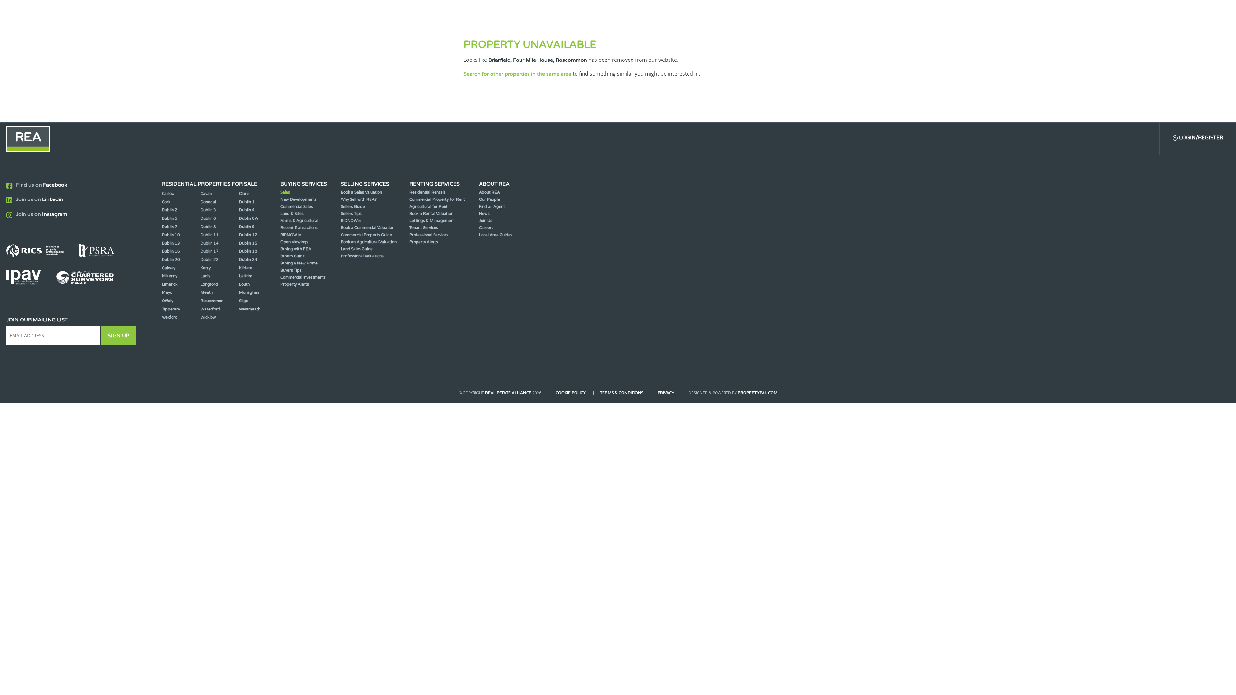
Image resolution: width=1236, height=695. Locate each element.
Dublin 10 (171, 235)
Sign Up (118, 335)
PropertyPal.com (758, 393)
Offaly (167, 301)
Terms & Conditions (621, 393)
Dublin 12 (248, 235)
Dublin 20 (171, 259)
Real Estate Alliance (508, 393)
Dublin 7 (169, 227)
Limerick (170, 284)
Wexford (170, 317)
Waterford (210, 309)
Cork (166, 202)
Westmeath (249, 309)
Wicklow (208, 317)
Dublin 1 (247, 202)
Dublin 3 (208, 210)
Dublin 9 (247, 227)
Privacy (666, 393)
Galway (168, 268)
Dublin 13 (171, 243)
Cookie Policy (571, 393)
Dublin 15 (248, 243)
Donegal (208, 202)
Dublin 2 (169, 210)
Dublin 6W (248, 218)
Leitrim (245, 276)
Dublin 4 (247, 210)
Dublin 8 (208, 227)
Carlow (168, 193)
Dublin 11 (210, 235)
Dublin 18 (248, 251)
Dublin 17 (210, 251)
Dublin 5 (169, 218)
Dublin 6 (208, 218)
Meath (207, 292)
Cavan (206, 193)
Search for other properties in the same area (517, 74)
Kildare (245, 268)
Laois (205, 276)
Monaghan (249, 292)
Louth (244, 284)
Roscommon (212, 301)
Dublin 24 (248, 259)
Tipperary (171, 309)
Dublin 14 (210, 243)
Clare (244, 193)
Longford (209, 284)
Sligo (243, 301)
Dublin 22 (210, 259)
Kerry (206, 268)
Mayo (167, 292)
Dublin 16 (171, 251)
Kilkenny (169, 276)
